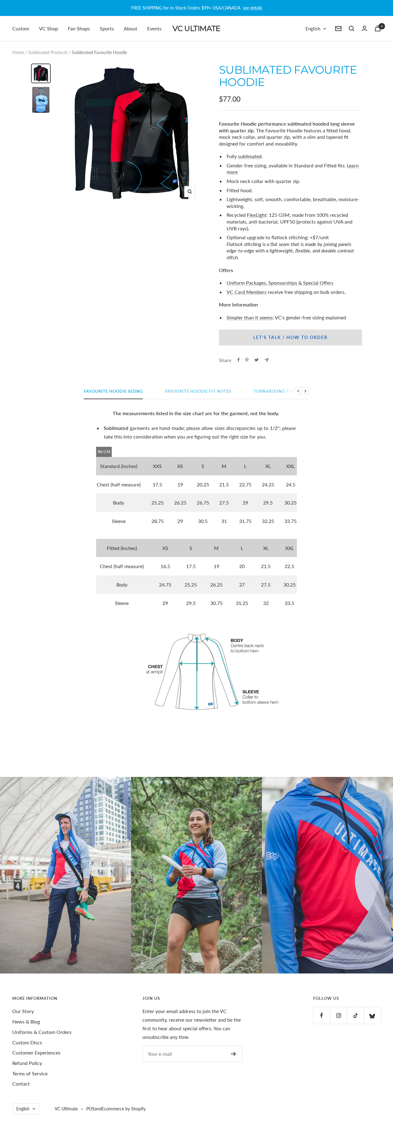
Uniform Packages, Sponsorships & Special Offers (280, 283)
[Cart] (378, 28)
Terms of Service (30, 1073)
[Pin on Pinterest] (246, 360)
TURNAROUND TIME (275, 391)
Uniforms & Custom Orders (42, 1032)
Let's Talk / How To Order (290, 337)
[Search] (351, 28)
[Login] (364, 28)
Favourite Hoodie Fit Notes (198, 391)
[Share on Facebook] (238, 360)
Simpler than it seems (250, 317)
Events (154, 28)
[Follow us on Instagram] (338, 1015)
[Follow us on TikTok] (355, 1015)
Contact (21, 1083)
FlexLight (257, 215)
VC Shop (48, 28)
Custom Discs (27, 1042)
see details (252, 7)
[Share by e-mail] (267, 360)
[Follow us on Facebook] (321, 1015)
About (130, 28)
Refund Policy (27, 1063)
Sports (107, 28)
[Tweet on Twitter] (256, 360)
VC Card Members (247, 292)
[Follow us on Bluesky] (372, 1015)
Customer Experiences (36, 1052)
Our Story (23, 1011)
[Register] (233, 1054)
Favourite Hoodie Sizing (113, 391)
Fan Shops (79, 28)
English (312, 28)
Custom (20, 28)
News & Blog (26, 1021)
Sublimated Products (48, 52)
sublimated (250, 156)
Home (18, 52)
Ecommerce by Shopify (124, 1108)
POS (90, 1108)
